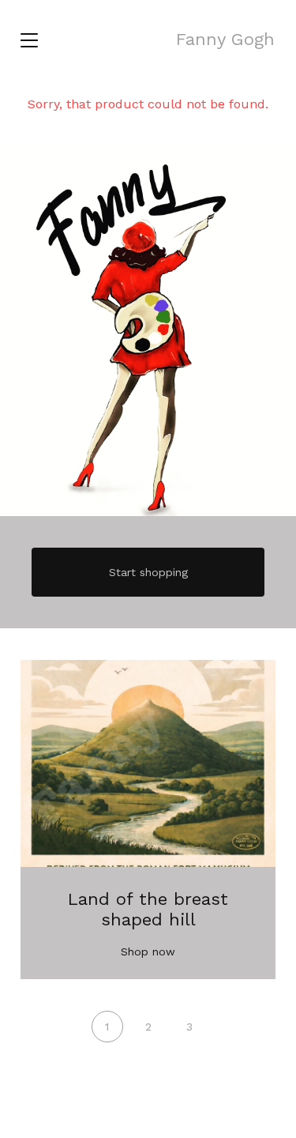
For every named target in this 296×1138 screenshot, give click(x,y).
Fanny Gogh (225, 39)
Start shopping (148, 572)
